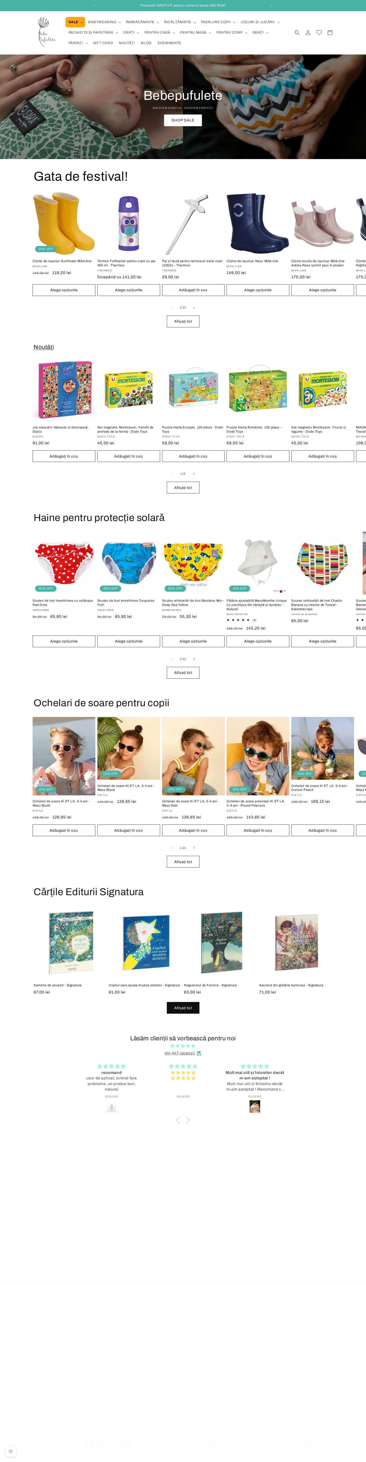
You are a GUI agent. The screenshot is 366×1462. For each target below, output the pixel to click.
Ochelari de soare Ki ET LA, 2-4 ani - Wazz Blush (61, 803)
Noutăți (44, 347)
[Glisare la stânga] (172, 307)
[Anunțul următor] (271, 5)
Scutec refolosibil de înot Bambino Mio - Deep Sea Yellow (193, 603)
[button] (75, 22)
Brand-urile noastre (50, 1332)
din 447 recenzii (180, 1053)
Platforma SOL (146, 1358)
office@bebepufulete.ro (264, 1351)
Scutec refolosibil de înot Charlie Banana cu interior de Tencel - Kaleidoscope (316, 605)
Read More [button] (148, 1215)
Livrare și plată (146, 1332)
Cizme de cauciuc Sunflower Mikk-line (62, 261)
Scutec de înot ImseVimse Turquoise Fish (125, 603)
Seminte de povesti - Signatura (58, 985)
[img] (183, 1046)
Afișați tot (183, 321)
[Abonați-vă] (222, 1408)
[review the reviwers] (121, 1180)
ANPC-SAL (143, 1367)
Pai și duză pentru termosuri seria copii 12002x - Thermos (192, 263)
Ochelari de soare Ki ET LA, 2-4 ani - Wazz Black (125, 788)
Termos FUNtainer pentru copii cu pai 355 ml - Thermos (126, 263)
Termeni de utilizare (150, 1341)
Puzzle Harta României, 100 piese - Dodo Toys (254, 429)
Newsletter (43, 1367)
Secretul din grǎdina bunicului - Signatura (291, 985)
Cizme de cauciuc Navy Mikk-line (252, 261)
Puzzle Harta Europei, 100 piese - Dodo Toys (192, 429)
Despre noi (43, 1358)
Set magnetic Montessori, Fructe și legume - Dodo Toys (318, 429)
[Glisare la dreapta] (193, 307)
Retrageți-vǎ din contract (56, 1385)
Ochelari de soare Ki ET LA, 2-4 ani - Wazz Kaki (190, 803)
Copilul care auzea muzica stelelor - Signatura (144, 985)
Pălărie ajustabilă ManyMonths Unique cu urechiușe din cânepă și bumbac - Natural (257, 605)
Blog (37, 1315)
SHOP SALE (183, 120)
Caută (39, 1341)
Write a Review (301, 1162)
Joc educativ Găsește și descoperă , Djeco (61, 429)
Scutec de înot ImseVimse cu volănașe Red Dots (63, 603)
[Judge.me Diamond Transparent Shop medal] (162, 1260)
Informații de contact (271, 1455)
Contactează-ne (47, 1350)
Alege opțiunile (64, 290)
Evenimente (44, 1323)
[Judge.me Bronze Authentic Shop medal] (224, 1260)
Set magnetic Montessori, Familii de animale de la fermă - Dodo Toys (125, 429)
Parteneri (41, 1376)
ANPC (139, 1350)
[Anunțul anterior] (94, 5)
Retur (138, 1323)
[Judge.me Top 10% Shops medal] (245, 1260)
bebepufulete (101, 1455)
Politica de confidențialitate (157, 1315)
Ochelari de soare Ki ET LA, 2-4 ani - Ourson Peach (319, 788)
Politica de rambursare (131, 1455)
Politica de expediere (238, 1455)
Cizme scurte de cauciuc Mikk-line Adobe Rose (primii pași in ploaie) (318, 263)
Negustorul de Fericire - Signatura (210, 985)
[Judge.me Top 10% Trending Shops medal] (266, 1260)
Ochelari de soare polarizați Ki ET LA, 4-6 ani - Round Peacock (256, 803)
